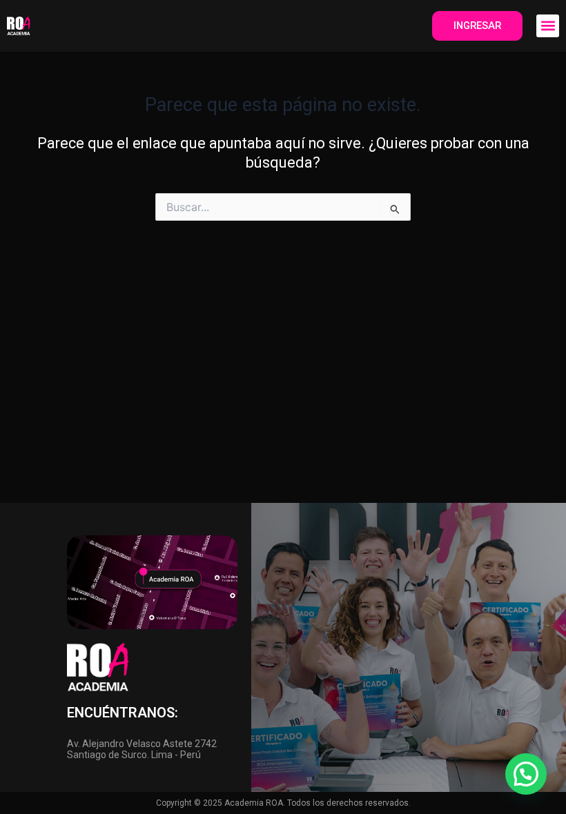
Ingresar (477, 25)
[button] (547, 25)
